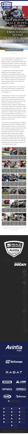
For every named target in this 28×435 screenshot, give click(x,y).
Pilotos (25, 284)
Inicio (25, 269)
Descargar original (6, 157)
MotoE (25, 278)
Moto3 (25, 280)
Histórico (24, 310)
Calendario (24, 282)
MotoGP (24, 271)
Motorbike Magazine (13, 431)
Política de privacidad (18, 430)
